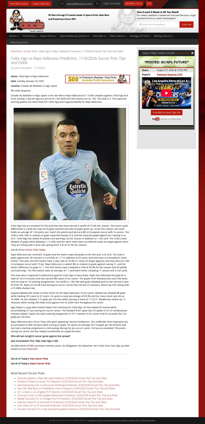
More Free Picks (182, 53)
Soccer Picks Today (35, 249)
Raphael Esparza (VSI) (170, 74)
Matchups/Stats (19, 42)
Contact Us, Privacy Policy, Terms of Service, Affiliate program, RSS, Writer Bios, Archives (121, 420)
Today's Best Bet (41, 3)
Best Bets (98, 35)
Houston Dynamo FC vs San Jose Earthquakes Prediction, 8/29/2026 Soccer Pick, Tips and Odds (68, 409)
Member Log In (133, 3)
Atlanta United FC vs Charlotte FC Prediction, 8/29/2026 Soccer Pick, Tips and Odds (62, 402)
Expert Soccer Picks (40, 363)
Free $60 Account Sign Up (166, 112)
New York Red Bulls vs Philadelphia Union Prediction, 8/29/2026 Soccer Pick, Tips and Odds (66, 388)
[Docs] (27, 20)
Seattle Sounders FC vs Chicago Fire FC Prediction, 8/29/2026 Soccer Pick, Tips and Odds (65, 398)
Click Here (32, 348)
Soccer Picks (30, 51)
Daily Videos (116, 35)
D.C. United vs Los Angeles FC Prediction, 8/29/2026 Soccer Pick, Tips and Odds (60, 391)
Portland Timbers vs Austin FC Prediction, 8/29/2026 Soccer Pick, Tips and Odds (60, 381)
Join (149, 3)
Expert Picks (46, 35)
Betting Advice (162, 35)
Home (12, 35)
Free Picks (28, 35)
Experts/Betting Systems (73, 35)
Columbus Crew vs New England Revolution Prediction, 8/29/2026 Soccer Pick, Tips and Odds (67, 395)
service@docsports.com (79, 3)
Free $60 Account (19, 3)
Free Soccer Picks (39, 358)
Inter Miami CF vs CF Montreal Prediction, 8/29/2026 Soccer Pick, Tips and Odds (60, 405)
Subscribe (186, 24)
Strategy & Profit (139, 35)
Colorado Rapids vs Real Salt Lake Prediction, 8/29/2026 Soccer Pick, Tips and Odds (62, 378)
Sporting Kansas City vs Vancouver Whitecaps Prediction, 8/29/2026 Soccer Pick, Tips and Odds (68, 385)
